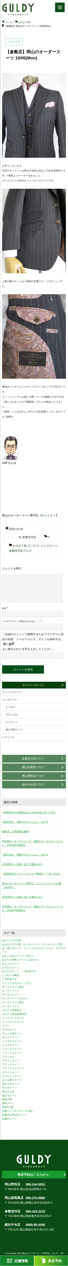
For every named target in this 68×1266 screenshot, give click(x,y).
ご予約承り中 (9, 979)
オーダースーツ (10, 994)
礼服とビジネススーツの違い (18, 1110)
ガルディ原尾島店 (12, 1010)
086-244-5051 (35, 1184)
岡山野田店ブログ (33, 775)
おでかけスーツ (10, 967)
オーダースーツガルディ (15, 998)
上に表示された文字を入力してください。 (28, 649)
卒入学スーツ (9, 1087)
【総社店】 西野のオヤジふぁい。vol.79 (25, 822)
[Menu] (60, 7)
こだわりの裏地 (10, 975)
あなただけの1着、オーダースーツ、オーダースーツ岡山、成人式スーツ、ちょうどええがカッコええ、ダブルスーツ (34, 948)
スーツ (5, 1025)
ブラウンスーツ (10, 1060)
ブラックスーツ (10, 1064)
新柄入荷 (7, 1099)
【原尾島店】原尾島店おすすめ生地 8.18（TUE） (29, 812)
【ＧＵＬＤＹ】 (48, 515)
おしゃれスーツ (10, 963)
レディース (8, 737)
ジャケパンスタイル (13, 1017)
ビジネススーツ (10, 1045)
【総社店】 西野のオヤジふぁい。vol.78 (25, 854)
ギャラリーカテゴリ (33, 685)
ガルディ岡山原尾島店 (14, 1014)
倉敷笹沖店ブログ (20, 550)
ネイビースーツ (10, 1037)
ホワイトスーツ (10, 1072)
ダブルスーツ (9, 1029)
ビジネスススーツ (12, 1041)
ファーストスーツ (12, 1048)
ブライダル (12, 714)
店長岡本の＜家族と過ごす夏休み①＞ (23, 897)
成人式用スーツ (14, 729)
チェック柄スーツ (12, 1033)
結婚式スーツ (9, 1118)
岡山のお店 (8, 1091)
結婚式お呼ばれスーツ (14, 1114)
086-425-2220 (35, 1211)
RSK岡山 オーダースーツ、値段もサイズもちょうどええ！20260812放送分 (32, 843)
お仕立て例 (20, 545)
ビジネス (33, 545)
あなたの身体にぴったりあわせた (20, 959)
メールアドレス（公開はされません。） (21, 621)
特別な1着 (7, 1107)
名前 (4, 608)
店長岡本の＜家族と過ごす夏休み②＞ (23, 864)
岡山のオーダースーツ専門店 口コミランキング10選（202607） (31, 885)
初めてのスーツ (10, 1083)
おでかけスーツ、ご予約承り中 (19, 971)
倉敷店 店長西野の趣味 (15, 831)
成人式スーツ (9, 1095)
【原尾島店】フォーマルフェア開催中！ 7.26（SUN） (32, 873)
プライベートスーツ (13, 1068)
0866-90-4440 (35, 1224)
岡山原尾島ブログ (33, 767)
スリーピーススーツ (13, 1021)
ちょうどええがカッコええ (16, 983)
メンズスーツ (48, 545)
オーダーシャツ (10, 990)
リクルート (12, 722)
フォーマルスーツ (12, 692)
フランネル (8, 1056)
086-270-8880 (35, 1198)
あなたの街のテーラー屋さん (18, 955)
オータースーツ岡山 (13, 986)
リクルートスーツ (12, 1076)
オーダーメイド (10, 1006)
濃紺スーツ (8, 1103)
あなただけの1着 (11, 940)
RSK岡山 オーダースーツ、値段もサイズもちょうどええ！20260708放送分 (32, 908)
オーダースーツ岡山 (13, 1002)
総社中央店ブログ (33, 784)
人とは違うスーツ (12, 1079)
